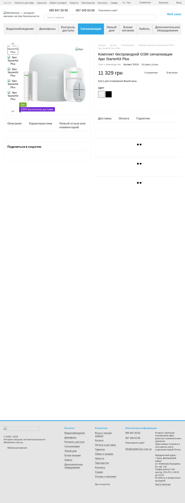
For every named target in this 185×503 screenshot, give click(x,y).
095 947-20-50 (58, 10)
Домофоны (47, 28)
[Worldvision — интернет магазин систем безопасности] (22, 428)
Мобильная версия (17, 448)
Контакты (102, 3)
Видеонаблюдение (20, 28)
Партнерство (88, 3)
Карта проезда (163, 484)
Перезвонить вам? (107, 10)
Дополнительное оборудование (167, 29)
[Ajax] (79, 49)
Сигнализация (91, 28)
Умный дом (112, 29)
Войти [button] (101, 81)
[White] (101, 94)
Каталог (8, 3)
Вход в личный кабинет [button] (103, 434)
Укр (124, 3)
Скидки (114, 3)
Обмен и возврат (58, 3)
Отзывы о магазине (105, 476)
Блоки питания (128, 29)
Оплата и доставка (24, 3)
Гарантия (42, 3)
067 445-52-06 (85, 10)
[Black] (109, 94)
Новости (74, 3)
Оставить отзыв (150, 64)
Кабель (144, 28)
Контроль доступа (68, 29)
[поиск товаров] (153, 17)
